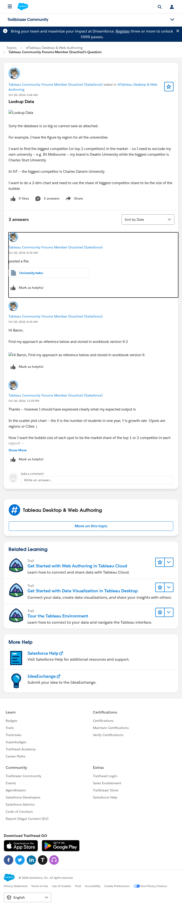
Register (123, 31)
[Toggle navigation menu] (172, 19)
